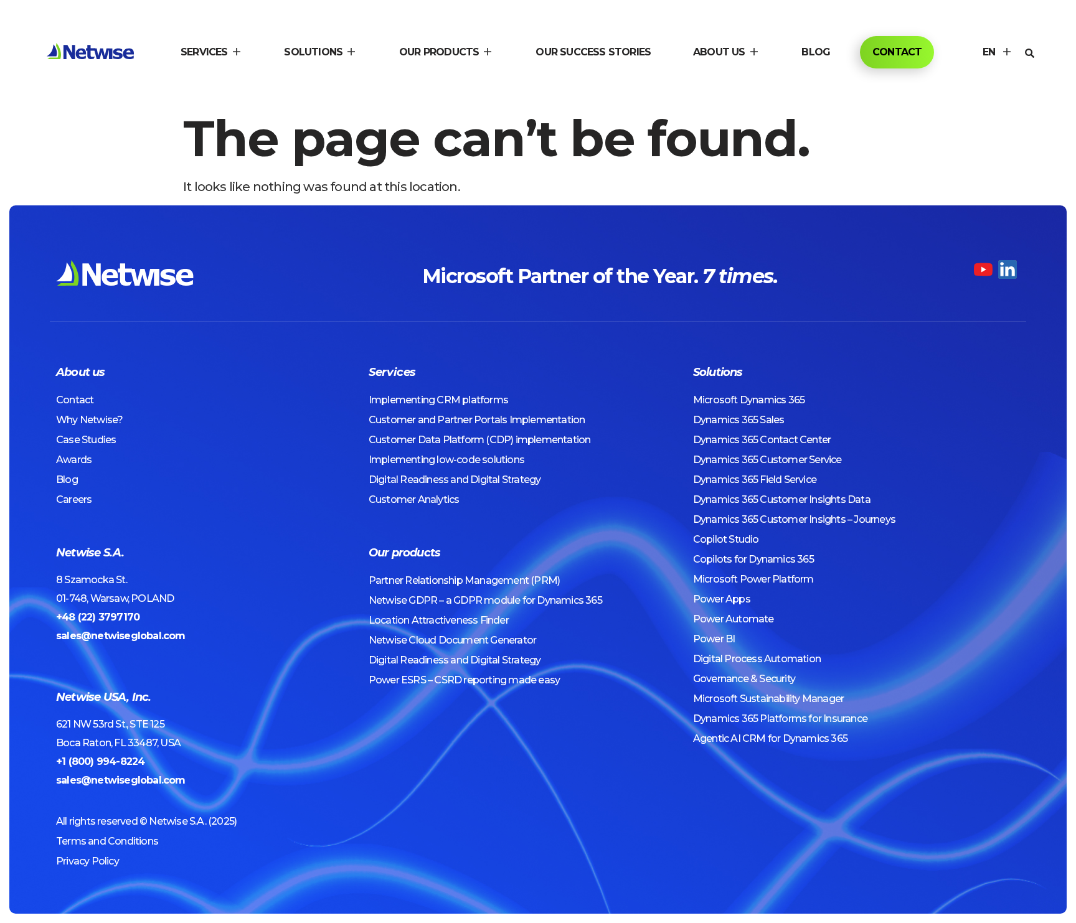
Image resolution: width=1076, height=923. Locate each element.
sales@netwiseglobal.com (121, 636)
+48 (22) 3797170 (97, 617)
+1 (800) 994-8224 (100, 761)
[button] (211, 52)
